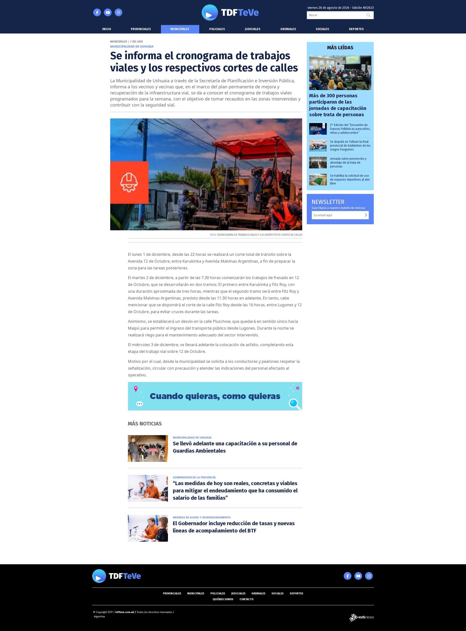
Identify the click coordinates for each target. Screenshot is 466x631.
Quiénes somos (223, 599)
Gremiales (288, 29)
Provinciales (141, 29)
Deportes (356, 29)
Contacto (246, 599)
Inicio (106, 29)
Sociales (322, 29)
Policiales (217, 29)
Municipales (180, 29)
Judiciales (252, 29)
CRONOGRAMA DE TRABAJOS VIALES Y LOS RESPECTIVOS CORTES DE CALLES (259, 234)
